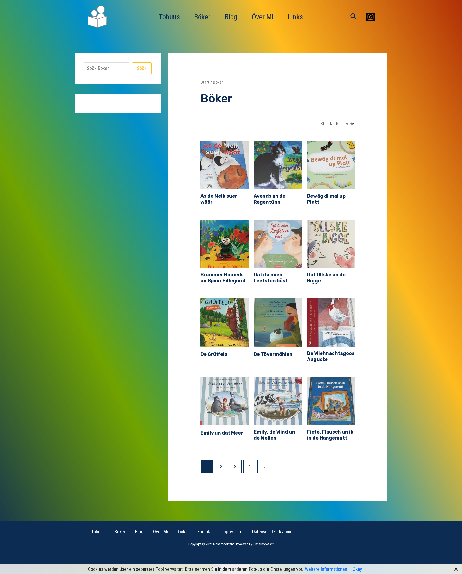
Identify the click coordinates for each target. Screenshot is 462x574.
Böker (202, 17)
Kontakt (204, 532)
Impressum (231, 532)
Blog (231, 17)
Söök (142, 68)
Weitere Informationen (326, 569)
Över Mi (262, 17)
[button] (353, 17)
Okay (357, 569)
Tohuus (169, 17)
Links (295, 17)
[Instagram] (370, 17)
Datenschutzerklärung (272, 532)
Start (204, 82)
